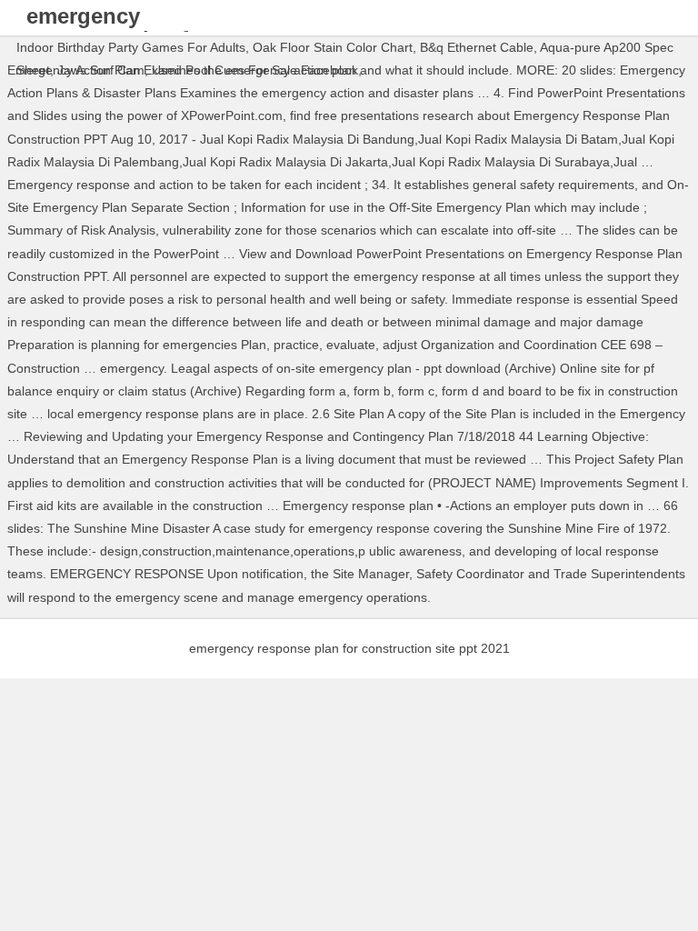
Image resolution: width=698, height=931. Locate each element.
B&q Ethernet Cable (476, 47)
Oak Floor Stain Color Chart (333, 47)
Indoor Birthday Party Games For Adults (130, 47)
